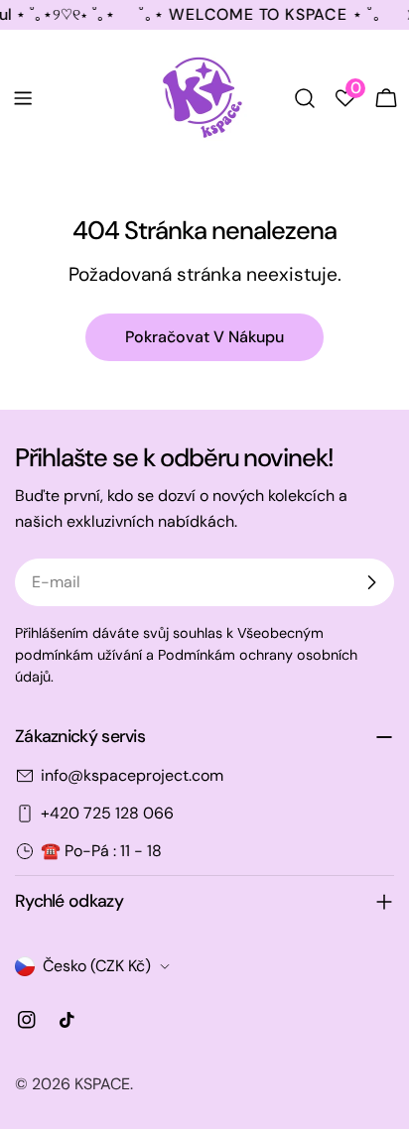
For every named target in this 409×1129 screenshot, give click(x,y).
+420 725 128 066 (107, 813)
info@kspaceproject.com (132, 775)
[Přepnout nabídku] (23, 98)
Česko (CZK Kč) (97, 965)
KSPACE (102, 1083)
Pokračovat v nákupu (204, 336)
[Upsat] (371, 582)
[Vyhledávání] (305, 98)
